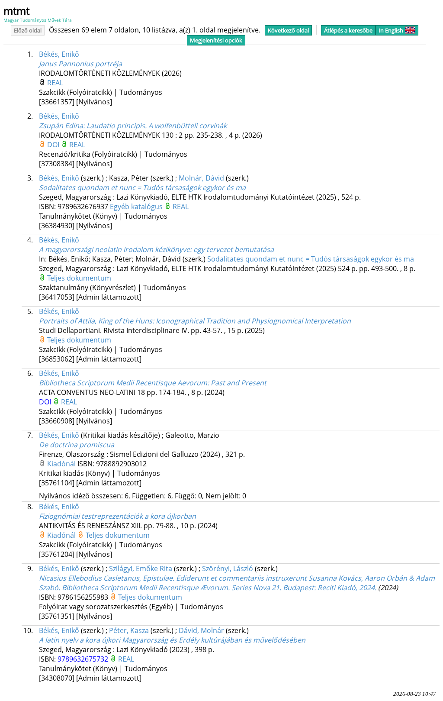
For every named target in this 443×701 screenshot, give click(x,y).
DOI (54, 144)
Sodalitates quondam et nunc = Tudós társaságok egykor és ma (142, 187)
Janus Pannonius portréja (80, 63)
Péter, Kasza (129, 630)
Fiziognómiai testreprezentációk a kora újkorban (117, 516)
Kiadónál (62, 463)
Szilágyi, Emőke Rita (140, 568)
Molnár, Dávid (201, 178)
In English (391, 30)
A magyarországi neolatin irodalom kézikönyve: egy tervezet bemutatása (156, 249)
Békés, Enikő (59, 54)
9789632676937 (84, 206)
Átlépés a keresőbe (348, 30)
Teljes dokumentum (79, 278)
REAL (55, 82)
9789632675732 (84, 659)
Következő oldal (288, 30)
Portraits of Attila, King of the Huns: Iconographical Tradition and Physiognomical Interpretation (195, 321)
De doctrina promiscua (76, 444)
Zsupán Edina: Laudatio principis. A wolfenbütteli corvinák (133, 125)
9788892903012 (121, 463)
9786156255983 (84, 597)
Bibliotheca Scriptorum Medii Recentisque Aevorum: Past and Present (152, 383)
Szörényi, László (227, 568)
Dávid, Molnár (201, 630)
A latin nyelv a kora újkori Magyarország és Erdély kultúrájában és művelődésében (172, 640)
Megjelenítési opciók (216, 40)
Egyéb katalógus (137, 206)
